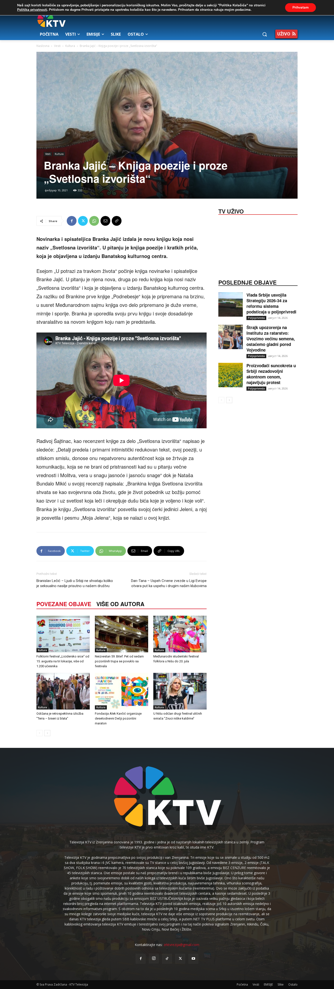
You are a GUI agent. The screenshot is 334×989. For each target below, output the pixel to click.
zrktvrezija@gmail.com (181, 944)
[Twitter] (83, 221)
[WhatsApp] (94, 221)
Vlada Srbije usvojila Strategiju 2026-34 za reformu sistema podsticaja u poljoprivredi (271, 303)
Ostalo (293, 984)
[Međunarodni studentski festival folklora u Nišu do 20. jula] (180, 634)
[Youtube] (193, 959)
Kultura (70, 46)
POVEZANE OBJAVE (63, 604)
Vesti (57, 46)
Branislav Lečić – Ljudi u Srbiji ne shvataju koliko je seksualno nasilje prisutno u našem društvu (74, 583)
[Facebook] (72, 221)
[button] (264, 34)
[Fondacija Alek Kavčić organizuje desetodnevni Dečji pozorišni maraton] (121, 691)
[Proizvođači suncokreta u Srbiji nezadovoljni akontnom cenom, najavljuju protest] (230, 375)
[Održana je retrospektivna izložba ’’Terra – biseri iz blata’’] (63, 691)
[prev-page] (39, 733)
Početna (242, 984)
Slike (281, 984)
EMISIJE (268, 984)
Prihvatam (300, 7)
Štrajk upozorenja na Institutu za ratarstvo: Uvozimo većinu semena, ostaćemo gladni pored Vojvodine (270, 338)
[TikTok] (167, 959)
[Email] (105, 221)
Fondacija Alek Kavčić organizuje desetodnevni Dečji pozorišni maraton (118, 718)
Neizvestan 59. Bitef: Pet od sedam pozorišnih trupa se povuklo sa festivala (119, 661)
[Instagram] (154, 958)
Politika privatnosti (32, 9)
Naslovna (42, 46)
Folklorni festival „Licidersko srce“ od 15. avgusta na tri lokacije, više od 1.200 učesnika (62, 661)
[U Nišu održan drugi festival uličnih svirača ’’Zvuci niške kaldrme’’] (180, 691)
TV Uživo (231, 210)
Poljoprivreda (256, 318)
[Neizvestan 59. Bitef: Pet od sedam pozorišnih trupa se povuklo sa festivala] (121, 634)
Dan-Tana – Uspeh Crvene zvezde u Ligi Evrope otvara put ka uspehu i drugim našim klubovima (169, 583)
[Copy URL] (117, 221)
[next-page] (47, 733)
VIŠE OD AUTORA (120, 604)
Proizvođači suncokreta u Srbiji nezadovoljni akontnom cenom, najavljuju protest (271, 374)
